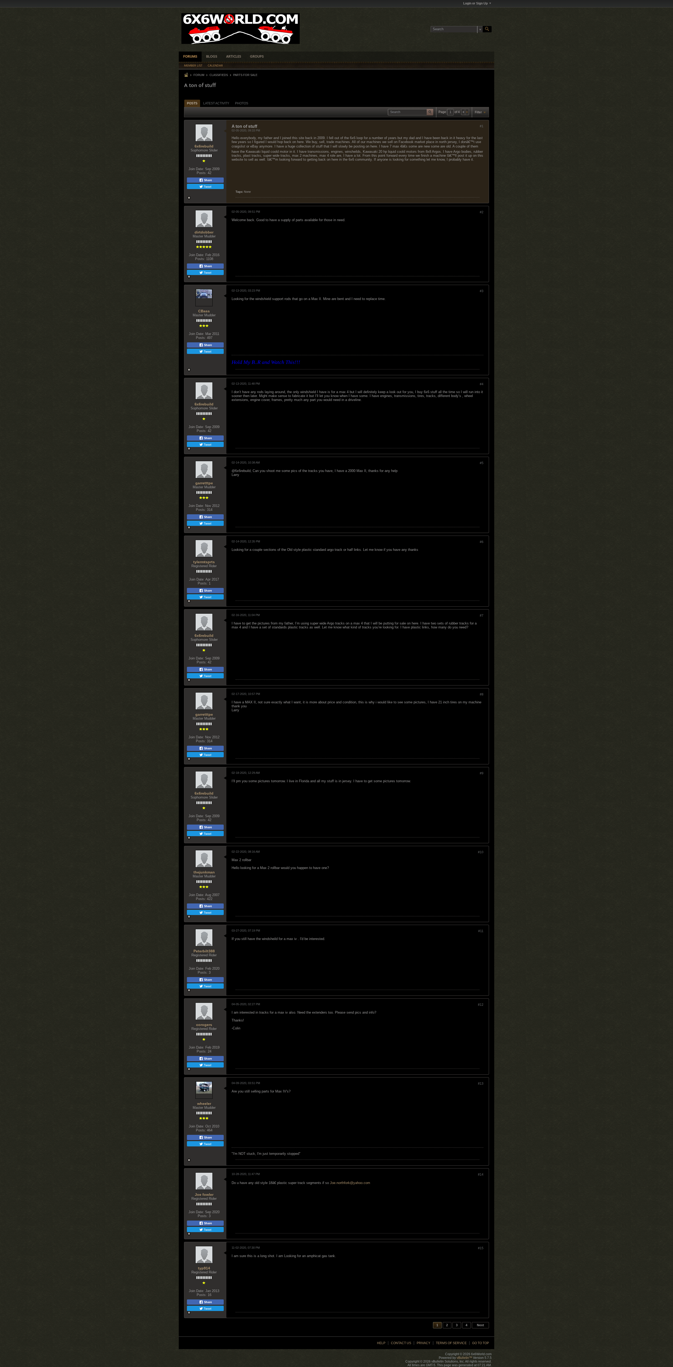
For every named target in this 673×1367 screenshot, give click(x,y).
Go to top (480, 1343)
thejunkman (204, 872)
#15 (480, 1248)
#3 (481, 291)
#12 (480, 1005)
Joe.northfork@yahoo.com (350, 1183)
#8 (481, 694)
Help (381, 1343)
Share (207, 180)
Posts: (202, 173)
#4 (481, 384)
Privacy (423, 1343)
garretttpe (204, 483)
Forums (190, 57)
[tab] (192, 103)
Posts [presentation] (192, 103)
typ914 (204, 1268)
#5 (481, 463)
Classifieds (219, 75)
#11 (480, 931)
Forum (198, 75)
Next (480, 1325)
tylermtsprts (204, 562)
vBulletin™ (464, 1358)
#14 (480, 1174)
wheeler (204, 1103)
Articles (233, 57)
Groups (257, 57)
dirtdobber (204, 232)
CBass (204, 311)
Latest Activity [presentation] (216, 103)
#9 (481, 773)
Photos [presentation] (241, 103)
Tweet (207, 186)
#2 (481, 212)
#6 (481, 542)
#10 (480, 852)
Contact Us (401, 1343)
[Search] (487, 29)
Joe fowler (204, 1194)
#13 (480, 1083)
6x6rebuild (204, 146)
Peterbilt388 (204, 951)
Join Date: (196, 169)
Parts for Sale (245, 75)
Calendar (215, 65)
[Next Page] (467, 112)
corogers (204, 1025)
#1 (481, 126)
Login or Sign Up (475, 3)
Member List (193, 65)
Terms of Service (451, 1343)
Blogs (211, 57)
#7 (481, 615)
